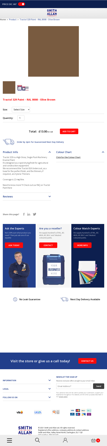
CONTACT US (87, 360)
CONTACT (48, 245)
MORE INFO (82, 245)
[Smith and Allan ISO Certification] (56, 412)
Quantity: (8, 118)
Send (98, 386)
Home (3, 19)
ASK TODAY (13, 245)
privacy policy (63, 397)
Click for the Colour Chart (68, 157)
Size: (5, 109)
